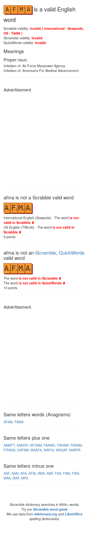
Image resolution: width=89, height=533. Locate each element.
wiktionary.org (45, 514)
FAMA (18, 421)
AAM (15, 473)
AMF (50, 473)
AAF (6, 473)
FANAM (76, 445)
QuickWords (71, 252)
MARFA (74, 450)
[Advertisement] (44, 139)
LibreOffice (74, 514)
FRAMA (9, 450)
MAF (16, 478)
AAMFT (9, 445)
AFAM (8, 421)
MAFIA (49, 450)
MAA (7, 478)
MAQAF (61, 450)
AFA (23, 473)
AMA (41, 473)
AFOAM (36, 445)
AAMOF (22, 445)
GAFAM (23, 450)
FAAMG (49, 445)
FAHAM (63, 445)
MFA (24, 478)
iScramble (45, 252)
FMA (75, 473)
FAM (66, 473)
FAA (58, 473)
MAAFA (36, 450)
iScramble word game (50, 509)
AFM (32, 473)
